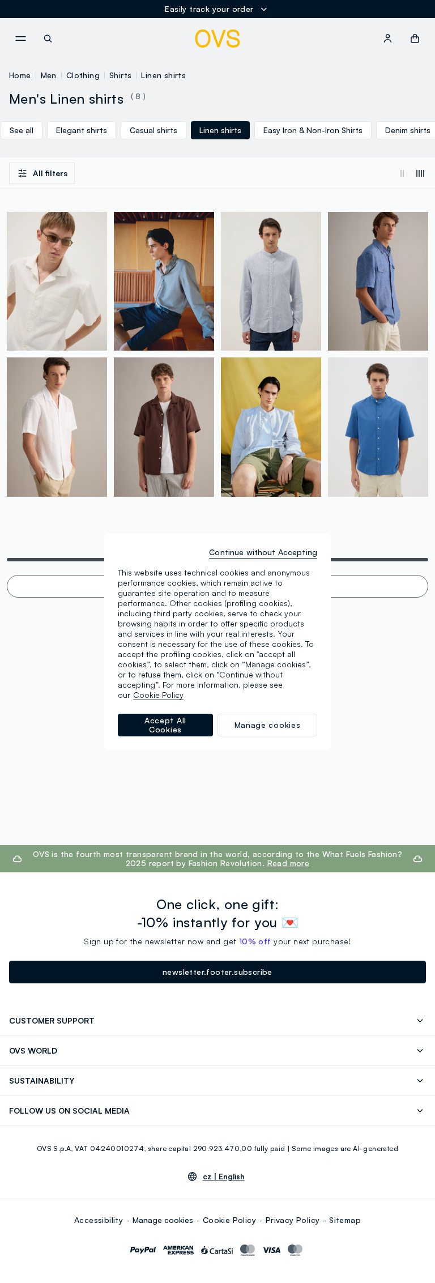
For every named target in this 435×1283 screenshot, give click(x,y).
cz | (224, 1176)
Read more (288, 863)
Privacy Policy (293, 1220)
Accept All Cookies (165, 724)
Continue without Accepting (263, 552)
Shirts (120, 75)
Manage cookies (163, 1220)
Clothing (83, 75)
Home (20, 75)
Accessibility (98, 1220)
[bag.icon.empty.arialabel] (415, 38)
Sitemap (345, 1220)
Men (49, 75)
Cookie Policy (229, 1220)
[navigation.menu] (20, 38)
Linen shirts (163, 75)
